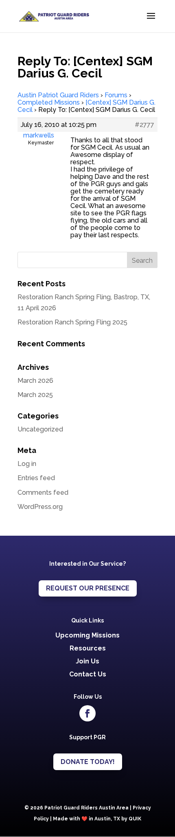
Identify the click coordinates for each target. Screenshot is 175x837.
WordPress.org (40, 507)
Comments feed (43, 492)
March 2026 (35, 380)
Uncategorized (40, 429)
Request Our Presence (87, 588)
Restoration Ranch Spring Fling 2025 (72, 322)
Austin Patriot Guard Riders (58, 95)
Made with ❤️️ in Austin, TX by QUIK (97, 819)
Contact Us (87, 674)
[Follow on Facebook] (87, 713)
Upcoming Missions (87, 635)
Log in (27, 464)
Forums (116, 95)
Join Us (87, 661)
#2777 (144, 125)
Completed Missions (49, 102)
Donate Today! (88, 762)
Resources (88, 648)
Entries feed (36, 478)
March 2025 (35, 395)
